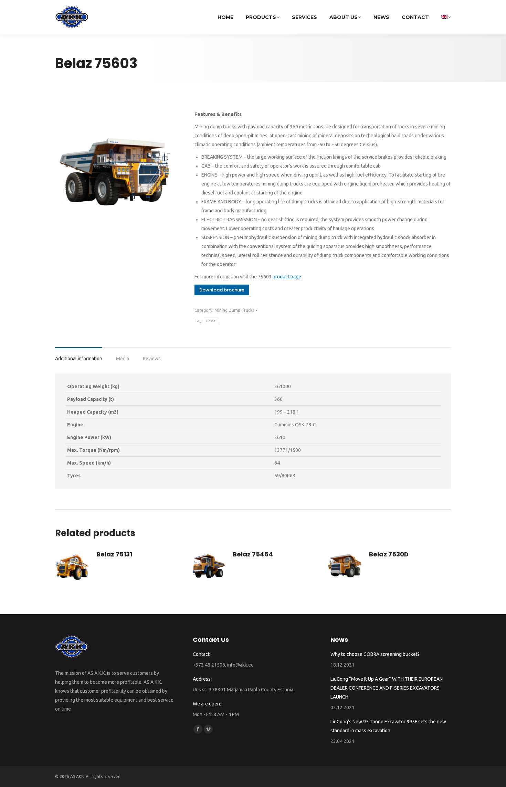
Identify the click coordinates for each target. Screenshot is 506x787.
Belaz (211, 321)
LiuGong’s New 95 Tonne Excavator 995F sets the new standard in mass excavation (388, 726)
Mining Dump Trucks (234, 310)
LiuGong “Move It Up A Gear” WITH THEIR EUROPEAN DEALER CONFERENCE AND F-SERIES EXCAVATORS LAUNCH (386, 688)
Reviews (152, 358)
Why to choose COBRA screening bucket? (375, 654)
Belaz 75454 (253, 554)
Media (122, 358)
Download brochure (221, 290)
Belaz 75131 (114, 554)
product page (287, 276)
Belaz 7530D (389, 554)
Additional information (78, 358)
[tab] (78, 355)
